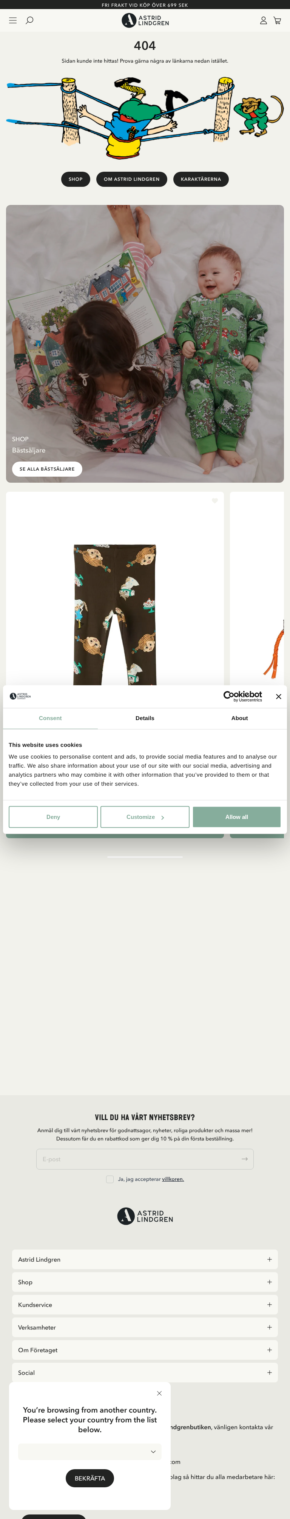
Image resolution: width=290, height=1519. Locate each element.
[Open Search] (32, 20)
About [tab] (239, 718)
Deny (53, 817)
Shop (76, 179)
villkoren (172, 1179)
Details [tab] (145, 718)
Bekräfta (90, 1478)
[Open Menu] (13, 20)
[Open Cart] (274, 20)
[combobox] (90, 1452)
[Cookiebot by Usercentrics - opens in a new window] (229, 696)
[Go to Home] (145, 20)
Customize (140, 817)
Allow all (236, 817)
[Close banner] (278, 696)
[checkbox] (110, 1179)
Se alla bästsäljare (47, 469)
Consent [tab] (50, 718)
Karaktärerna (201, 179)
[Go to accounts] (262, 20)
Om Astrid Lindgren (132, 179)
